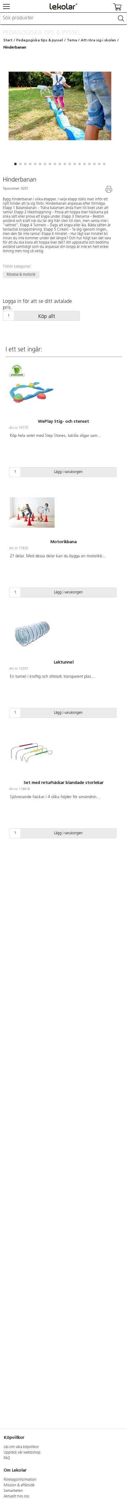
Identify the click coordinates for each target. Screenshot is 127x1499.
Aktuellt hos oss (16, 1496)
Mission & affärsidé (19, 1485)
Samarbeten (13, 1491)
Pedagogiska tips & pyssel (39, 40)
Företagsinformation (20, 1480)
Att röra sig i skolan (98, 40)
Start (7, 40)
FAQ (7, 1458)
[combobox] (63, 18)
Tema (72, 40)
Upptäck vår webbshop (22, 1453)
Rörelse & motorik (21, 275)
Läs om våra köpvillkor (21, 1447)
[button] (15, 164)
